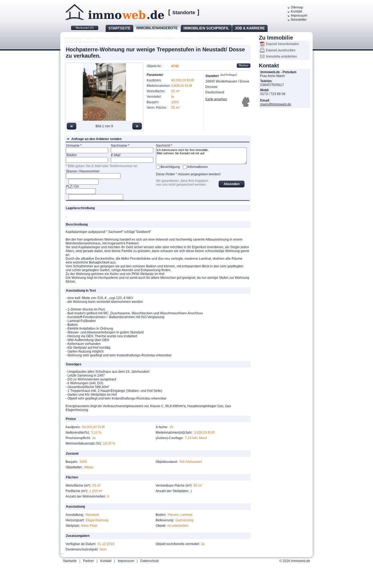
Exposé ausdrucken (280, 50)
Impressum (299, 15)
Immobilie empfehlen (281, 56)
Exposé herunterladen (282, 44)
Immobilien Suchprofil (206, 28)
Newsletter (299, 20)
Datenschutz (149, 561)
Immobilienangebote (157, 28)
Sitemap (297, 7)
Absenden (231, 184)
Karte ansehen (216, 99)
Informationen (197, 167)
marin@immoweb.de (275, 104)
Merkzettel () (85, 27)
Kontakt (296, 11)
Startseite (119, 28)
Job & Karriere (250, 28)
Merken (243, 65)
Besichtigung (170, 167)
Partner (88, 561)
